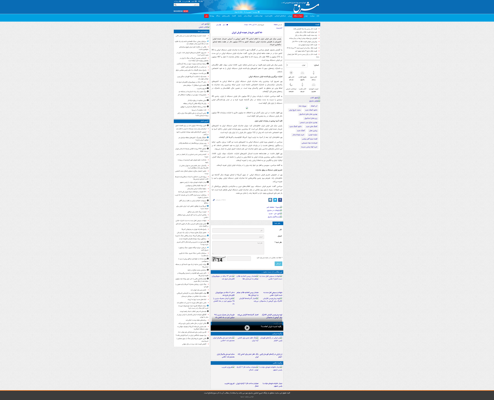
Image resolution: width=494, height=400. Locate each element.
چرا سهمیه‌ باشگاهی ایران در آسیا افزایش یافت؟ (191, 335)
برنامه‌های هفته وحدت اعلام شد (196, 320)
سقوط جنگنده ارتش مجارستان (196, 188)
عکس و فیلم (226, 16)
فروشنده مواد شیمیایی (309, 143)
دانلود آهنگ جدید (311, 110)
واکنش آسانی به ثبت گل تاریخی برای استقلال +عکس (192, 216)
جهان (306, 16)
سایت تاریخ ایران (295, 110)
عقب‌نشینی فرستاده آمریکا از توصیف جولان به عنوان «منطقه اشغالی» (192, 327)
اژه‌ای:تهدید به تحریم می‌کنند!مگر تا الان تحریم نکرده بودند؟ (192, 243)
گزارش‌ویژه (279, 28)
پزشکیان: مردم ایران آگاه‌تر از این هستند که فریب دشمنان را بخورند (191, 196)
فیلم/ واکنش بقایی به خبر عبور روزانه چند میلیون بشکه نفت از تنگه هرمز (191, 280)
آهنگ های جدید (311, 126)
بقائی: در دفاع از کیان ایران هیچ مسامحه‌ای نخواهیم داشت (193, 48)
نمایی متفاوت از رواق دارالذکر (197, 100)
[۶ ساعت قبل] (223, 282)
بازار (206, 16)
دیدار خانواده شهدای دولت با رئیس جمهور (272, 385)
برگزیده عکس (277, 363)
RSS (199, 1)
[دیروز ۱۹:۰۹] (247, 304)
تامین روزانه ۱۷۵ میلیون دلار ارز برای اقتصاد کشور (190, 125)
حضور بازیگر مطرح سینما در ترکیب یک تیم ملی (191, 232)
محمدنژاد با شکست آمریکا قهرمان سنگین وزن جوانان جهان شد (192, 77)
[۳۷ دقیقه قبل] (270, 373)
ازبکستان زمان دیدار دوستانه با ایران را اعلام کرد (191, 129)
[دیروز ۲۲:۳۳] (270, 304)
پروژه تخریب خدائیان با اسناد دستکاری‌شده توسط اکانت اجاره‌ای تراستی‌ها (191, 178)
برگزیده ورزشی (277, 333)
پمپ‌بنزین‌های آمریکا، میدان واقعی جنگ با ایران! (190, 236)
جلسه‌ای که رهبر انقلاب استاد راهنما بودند (193, 311)
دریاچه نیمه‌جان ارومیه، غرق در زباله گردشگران (191, 64)
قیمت (317, 24)
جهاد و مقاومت (258, 16)
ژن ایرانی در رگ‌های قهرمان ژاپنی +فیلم (271, 355)
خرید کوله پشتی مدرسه (309, 147)
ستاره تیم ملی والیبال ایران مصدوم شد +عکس (226, 355)
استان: (316, 65)
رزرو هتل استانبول (311, 118)
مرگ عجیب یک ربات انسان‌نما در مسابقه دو (192, 91)
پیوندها (212, 16)
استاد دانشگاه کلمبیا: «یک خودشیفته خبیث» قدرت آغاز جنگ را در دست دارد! (193, 307)
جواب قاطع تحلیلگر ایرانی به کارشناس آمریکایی (191, 293)
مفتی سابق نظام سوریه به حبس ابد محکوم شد (191, 302)
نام (281, 229)
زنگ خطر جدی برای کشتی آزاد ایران (248, 355)
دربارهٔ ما (176, 1)
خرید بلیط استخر (298, 134)
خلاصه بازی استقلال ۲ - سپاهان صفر (194, 85)
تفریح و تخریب (229, 383)
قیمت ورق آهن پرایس (309, 138)
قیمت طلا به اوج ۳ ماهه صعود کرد (306, 51)
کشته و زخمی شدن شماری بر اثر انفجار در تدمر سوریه (192, 155)
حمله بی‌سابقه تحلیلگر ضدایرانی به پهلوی (193, 106)
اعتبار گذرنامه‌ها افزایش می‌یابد (247, 314)
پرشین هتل (313, 130)
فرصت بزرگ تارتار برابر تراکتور (196, 212)
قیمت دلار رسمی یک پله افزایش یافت (305, 29)
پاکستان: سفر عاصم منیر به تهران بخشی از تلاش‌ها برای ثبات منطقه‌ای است (193, 166)
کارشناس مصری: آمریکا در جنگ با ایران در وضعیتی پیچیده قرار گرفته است (194, 59)
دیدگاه (218, 16)
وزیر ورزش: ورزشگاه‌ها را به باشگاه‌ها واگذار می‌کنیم (193, 144)
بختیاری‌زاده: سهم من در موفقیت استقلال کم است (193, 96)
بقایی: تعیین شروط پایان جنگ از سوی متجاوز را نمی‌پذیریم (192, 339)
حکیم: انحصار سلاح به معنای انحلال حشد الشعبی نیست (191, 172)
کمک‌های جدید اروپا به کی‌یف (197, 299)
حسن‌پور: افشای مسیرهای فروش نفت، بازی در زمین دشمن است (192, 53)
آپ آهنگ (314, 106)
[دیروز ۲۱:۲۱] (247, 327)
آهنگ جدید (301, 130)
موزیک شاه (302, 106)
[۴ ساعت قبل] (247, 344)
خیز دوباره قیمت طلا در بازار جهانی (306, 32)
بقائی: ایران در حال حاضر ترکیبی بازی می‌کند (192, 323)
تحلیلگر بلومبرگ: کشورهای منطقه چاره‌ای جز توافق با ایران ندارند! (193, 138)
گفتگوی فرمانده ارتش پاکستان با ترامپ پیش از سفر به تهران (192, 315)
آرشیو (193, 1)
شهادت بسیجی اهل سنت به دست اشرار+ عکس (272, 294)
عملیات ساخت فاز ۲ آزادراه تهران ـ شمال (247, 385)
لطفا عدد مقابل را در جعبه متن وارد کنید (269, 258)
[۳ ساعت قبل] (270, 344)
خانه (318, 16)
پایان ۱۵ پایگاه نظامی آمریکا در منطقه (194, 103)
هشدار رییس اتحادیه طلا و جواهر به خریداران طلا (247, 294)
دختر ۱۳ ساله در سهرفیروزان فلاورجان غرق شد (225, 294)
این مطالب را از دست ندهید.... (271, 272)
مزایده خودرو (313, 134)
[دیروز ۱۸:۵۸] (223, 304)
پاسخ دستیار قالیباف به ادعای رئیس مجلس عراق (191, 70)
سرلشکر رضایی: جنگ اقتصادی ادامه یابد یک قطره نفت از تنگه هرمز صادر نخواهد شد (191, 42)
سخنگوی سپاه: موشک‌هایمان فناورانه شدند (192, 239)
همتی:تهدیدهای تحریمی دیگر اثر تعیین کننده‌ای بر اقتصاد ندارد (192, 225)
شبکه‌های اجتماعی (280, 16)
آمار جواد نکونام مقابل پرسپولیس (196, 185)
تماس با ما (185, 1)
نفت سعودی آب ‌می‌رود (199, 110)
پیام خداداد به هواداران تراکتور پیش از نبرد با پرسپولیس (193, 260)
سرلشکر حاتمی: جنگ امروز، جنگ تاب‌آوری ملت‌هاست (193, 254)
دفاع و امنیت (269, 16)
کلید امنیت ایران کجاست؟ (271, 326)
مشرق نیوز (301, 6)
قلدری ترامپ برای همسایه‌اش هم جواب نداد (192, 332)
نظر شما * (278, 242)
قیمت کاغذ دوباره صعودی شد (307, 45)
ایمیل (280, 236)
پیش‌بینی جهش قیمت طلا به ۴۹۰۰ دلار (304, 41)
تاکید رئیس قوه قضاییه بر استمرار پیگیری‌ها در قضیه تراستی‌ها (192, 274)
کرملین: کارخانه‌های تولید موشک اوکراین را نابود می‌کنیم (192, 133)
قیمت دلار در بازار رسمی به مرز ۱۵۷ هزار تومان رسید (303, 55)
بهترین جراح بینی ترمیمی (308, 122)
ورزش (290, 16)
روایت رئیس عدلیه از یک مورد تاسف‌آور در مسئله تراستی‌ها (191, 265)
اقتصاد (234, 16)
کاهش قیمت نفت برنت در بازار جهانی (194, 344)
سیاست (312, 16)
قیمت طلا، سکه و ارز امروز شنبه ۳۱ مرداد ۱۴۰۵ (302, 48)
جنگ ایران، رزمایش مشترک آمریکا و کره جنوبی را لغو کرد (191, 285)
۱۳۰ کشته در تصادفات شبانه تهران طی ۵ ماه (192, 192)
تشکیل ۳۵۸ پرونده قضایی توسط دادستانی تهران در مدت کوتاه (191, 150)
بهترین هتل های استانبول (308, 114)
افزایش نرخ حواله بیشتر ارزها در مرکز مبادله (303, 38)
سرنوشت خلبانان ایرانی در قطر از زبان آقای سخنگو (193, 201)
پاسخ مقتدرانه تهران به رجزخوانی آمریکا (194, 229)
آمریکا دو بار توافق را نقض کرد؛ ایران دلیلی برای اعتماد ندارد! (192, 207)
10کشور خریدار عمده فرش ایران (247, 33)
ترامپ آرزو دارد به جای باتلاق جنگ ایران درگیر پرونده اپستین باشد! (192, 114)
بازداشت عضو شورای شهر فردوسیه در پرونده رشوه (193, 161)
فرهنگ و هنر (248, 16)
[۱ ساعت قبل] (270, 282)
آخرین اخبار (204, 121)
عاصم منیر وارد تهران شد (198, 290)
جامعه (240, 16)
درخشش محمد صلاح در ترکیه (197, 270)
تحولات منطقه (298, 16)
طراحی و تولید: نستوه (247, 397)
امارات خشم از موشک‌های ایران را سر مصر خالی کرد (192, 37)
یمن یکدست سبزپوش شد (198, 73)
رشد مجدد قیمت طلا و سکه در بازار (306, 35)
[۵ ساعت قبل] (247, 282)
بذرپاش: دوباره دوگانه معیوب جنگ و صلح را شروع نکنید (193, 248)
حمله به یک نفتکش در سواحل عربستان (193, 296)
